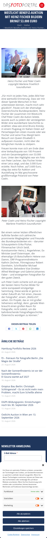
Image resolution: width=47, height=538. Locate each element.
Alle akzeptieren (23, 514)
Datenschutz (25, 534)
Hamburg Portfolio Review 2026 (18, 348)
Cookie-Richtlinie (14, 534)
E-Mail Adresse (11, 453)
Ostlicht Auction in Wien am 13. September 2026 (18, 416)
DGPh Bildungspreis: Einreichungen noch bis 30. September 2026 (21, 404)
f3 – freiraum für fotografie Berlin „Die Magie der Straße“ (22, 360)
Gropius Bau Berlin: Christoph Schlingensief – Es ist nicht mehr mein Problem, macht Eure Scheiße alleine (22, 389)
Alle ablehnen (23, 521)
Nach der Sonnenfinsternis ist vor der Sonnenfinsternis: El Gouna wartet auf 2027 (22, 373)
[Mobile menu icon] (41, 5)
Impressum (35, 534)
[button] (43, 465)
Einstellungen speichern (23, 528)
